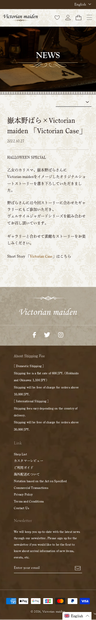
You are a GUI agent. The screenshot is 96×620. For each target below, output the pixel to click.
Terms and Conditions (29, 501)
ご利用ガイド (23, 467)
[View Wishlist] (57, 17)
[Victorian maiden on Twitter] (47, 334)
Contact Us (21, 507)
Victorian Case (41, 256)
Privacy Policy (23, 494)
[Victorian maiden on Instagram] (60, 334)
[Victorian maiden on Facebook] (34, 334)
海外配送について (27, 474)
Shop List (20, 454)
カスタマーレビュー (28, 460)
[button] (76, 616)
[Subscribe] (77, 568)
